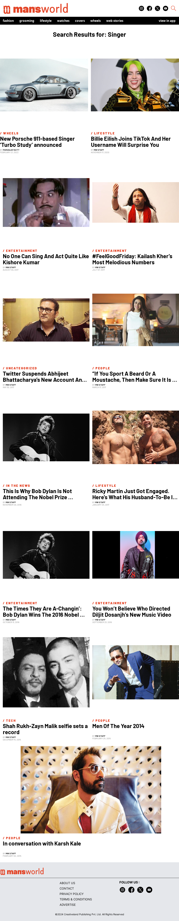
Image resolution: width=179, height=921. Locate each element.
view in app (167, 21)
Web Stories (114, 21)
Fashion (8, 21)
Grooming (26, 21)
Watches (63, 21)
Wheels (95, 21)
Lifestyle (46, 21)
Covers (80, 21)
